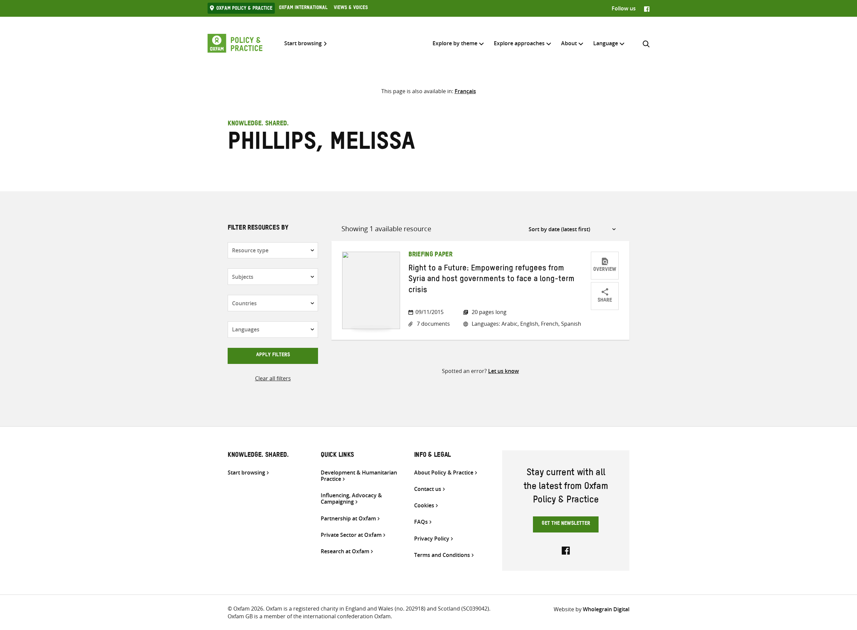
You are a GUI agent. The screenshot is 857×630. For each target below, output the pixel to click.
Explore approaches (519, 43)
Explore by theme (455, 43)
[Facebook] (646, 8)
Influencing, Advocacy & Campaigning (351, 498)
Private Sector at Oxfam (351, 535)
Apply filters (273, 355)
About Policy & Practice (443, 472)
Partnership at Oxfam (348, 518)
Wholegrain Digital (606, 609)
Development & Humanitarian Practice (359, 475)
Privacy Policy (431, 539)
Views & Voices (351, 8)
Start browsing (303, 43)
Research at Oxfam (345, 551)
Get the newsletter (566, 524)
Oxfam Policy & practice (244, 9)
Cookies (424, 505)
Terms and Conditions (442, 555)
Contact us (427, 489)
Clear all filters (273, 378)
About (569, 43)
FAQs (421, 522)
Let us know (503, 371)
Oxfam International (303, 8)
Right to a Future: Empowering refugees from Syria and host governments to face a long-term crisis (491, 280)
